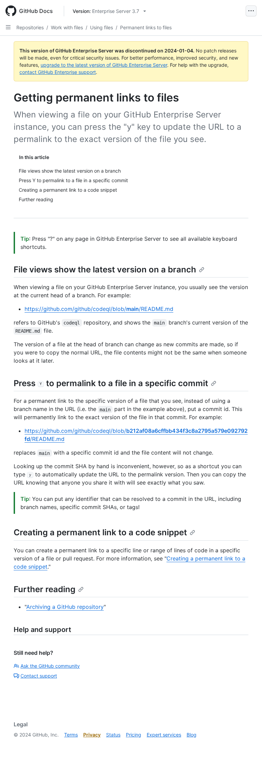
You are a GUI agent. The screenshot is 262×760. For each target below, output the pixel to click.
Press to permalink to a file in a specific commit (111, 383)
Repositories (30, 27)
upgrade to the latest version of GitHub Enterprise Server (104, 65)
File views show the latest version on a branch (105, 269)
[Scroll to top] (247, 745)
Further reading (44, 589)
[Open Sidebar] (8, 27)
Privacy (92, 735)
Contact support (38, 676)
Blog (191, 735)
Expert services (164, 735)
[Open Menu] (251, 10)
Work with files (67, 27)
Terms (71, 735)
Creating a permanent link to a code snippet (100, 532)
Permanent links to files (146, 27)
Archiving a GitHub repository (65, 606)
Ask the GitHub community (50, 666)
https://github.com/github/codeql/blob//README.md (99, 308)
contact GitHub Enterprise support (57, 72)
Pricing (133, 735)
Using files (101, 27)
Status (113, 735)
